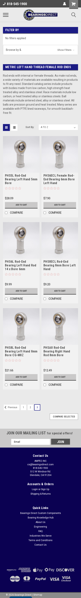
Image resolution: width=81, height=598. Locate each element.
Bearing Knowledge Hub (40, 517)
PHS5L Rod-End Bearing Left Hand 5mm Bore (21, 179)
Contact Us (40, 544)
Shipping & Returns (40, 493)
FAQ (40, 531)
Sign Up (45, 489)
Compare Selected (64, 416)
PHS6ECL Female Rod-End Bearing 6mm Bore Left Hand (59, 179)
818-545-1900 (17, 4)
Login (35, 489)
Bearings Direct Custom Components (40, 513)
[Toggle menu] (5, 15)
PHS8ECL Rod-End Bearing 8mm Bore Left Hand (59, 265)
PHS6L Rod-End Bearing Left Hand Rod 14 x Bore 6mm (20, 265)
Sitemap (37, 594)
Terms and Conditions (40, 540)
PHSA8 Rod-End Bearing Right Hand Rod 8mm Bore (56, 351)
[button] (40, 50)
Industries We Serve (41, 535)
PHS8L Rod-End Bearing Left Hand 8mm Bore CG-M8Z (21, 351)
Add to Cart (21, 205)
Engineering (40, 526)
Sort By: (30, 127)
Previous (12, 407)
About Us (40, 522)
